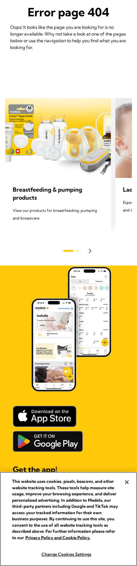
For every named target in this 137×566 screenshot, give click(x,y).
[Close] (127, 482)
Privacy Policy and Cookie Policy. (57, 537)
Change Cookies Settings (66, 554)
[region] (68, 519)
